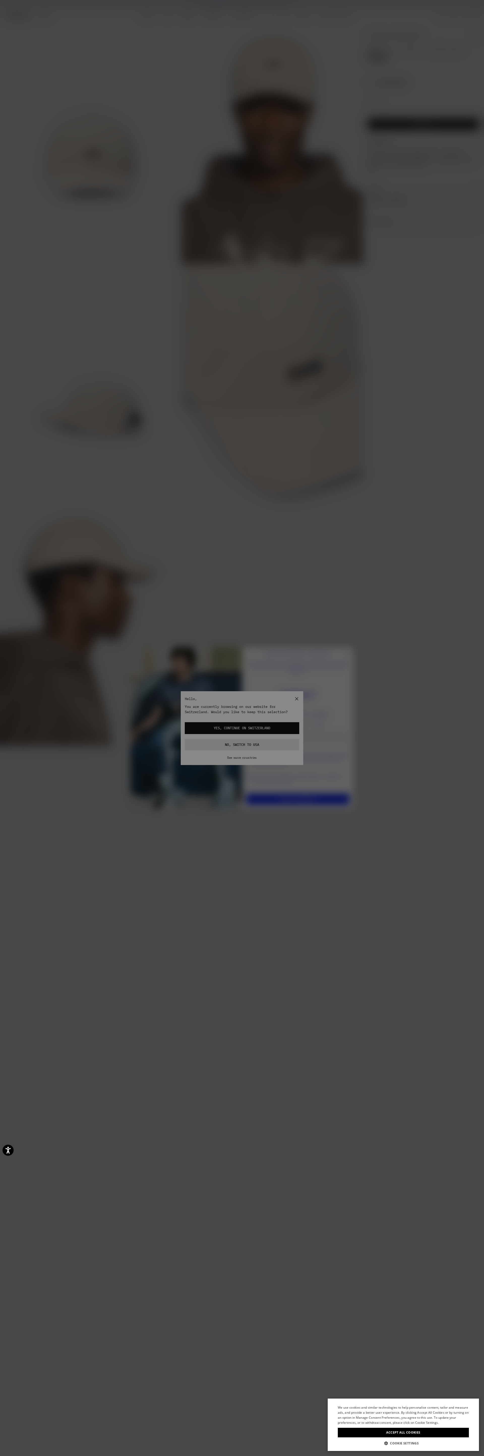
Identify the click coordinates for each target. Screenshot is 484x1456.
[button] (403, 1443)
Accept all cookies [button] (403, 1432)
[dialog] (403, 1425)
